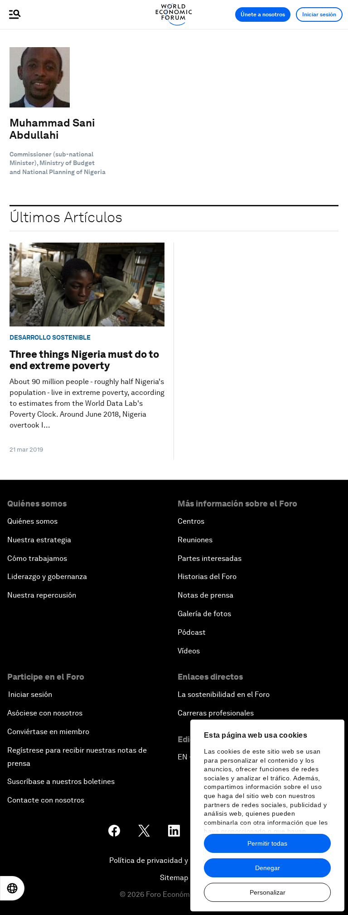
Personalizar (267, 892)
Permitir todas (267, 843)
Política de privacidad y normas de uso (174, 860)
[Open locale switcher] (12, 888)
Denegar (267, 867)
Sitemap (174, 877)
